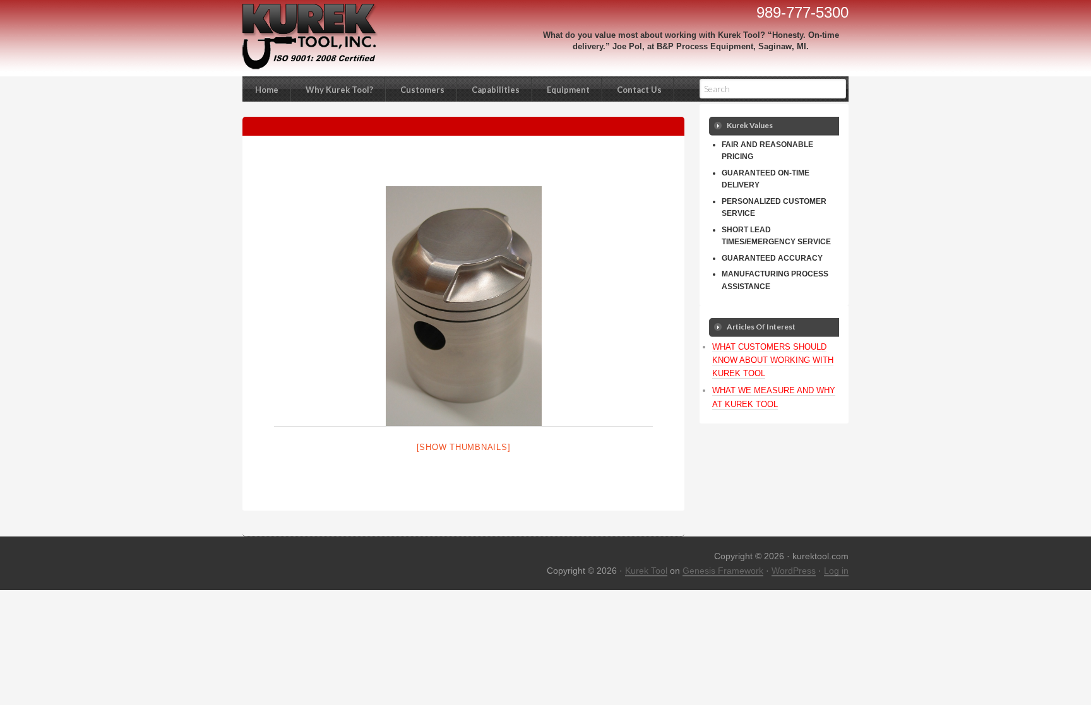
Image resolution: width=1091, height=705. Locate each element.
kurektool (305, 36)
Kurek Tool (646, 571)
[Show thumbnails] (464, 447)
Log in (836, 571)
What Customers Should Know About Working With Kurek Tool (772, 360)
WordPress (794, 571)
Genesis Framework (723, 571)
